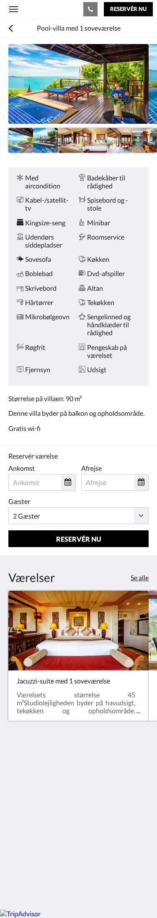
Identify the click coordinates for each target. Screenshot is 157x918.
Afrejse (91, 468)
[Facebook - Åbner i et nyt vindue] (16, 847)
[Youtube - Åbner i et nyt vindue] (85, 847)
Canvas (54, 887)
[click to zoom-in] (78, 84)
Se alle (140, 578)
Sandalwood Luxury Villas (41, 8)
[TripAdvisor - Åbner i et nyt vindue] (62, 847)
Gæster (19, 501)
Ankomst (21, 468)
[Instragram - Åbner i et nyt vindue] (39, 847)
